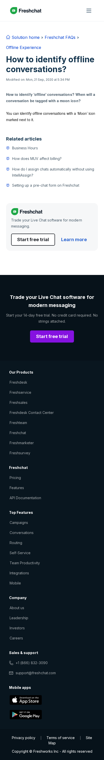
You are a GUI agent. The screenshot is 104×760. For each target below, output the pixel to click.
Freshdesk (18, 382)
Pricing (15, 477)
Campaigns (19, 522)
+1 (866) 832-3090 (32, 663)
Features (17, 488)
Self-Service (20, 553)
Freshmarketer (22, 443)
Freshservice (20, 392)
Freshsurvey (20, 453)
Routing (16, 543)
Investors (17, 628)
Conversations (22, 532)
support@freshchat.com (36, 673)
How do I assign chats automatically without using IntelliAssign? (53, 172)
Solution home (25, 37)
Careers (16, 638)
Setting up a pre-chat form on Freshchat (45, 185)
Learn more (74, 239)
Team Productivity (25, 563)
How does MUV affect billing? (37, 158)
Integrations (19, 573)
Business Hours (25, 148)
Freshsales (19, 402)
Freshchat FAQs (60, 37)
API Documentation (25, 498)
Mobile (15, 583)
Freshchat (18, 433)
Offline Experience (23, 47)
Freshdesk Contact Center (32, 412)
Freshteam (18, 422)
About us (17, 608)
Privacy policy (23, 738)
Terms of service (60, 738)
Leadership (19, 618)
